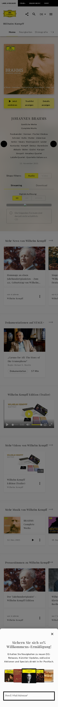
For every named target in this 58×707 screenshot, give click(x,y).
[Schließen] (52, 634)
